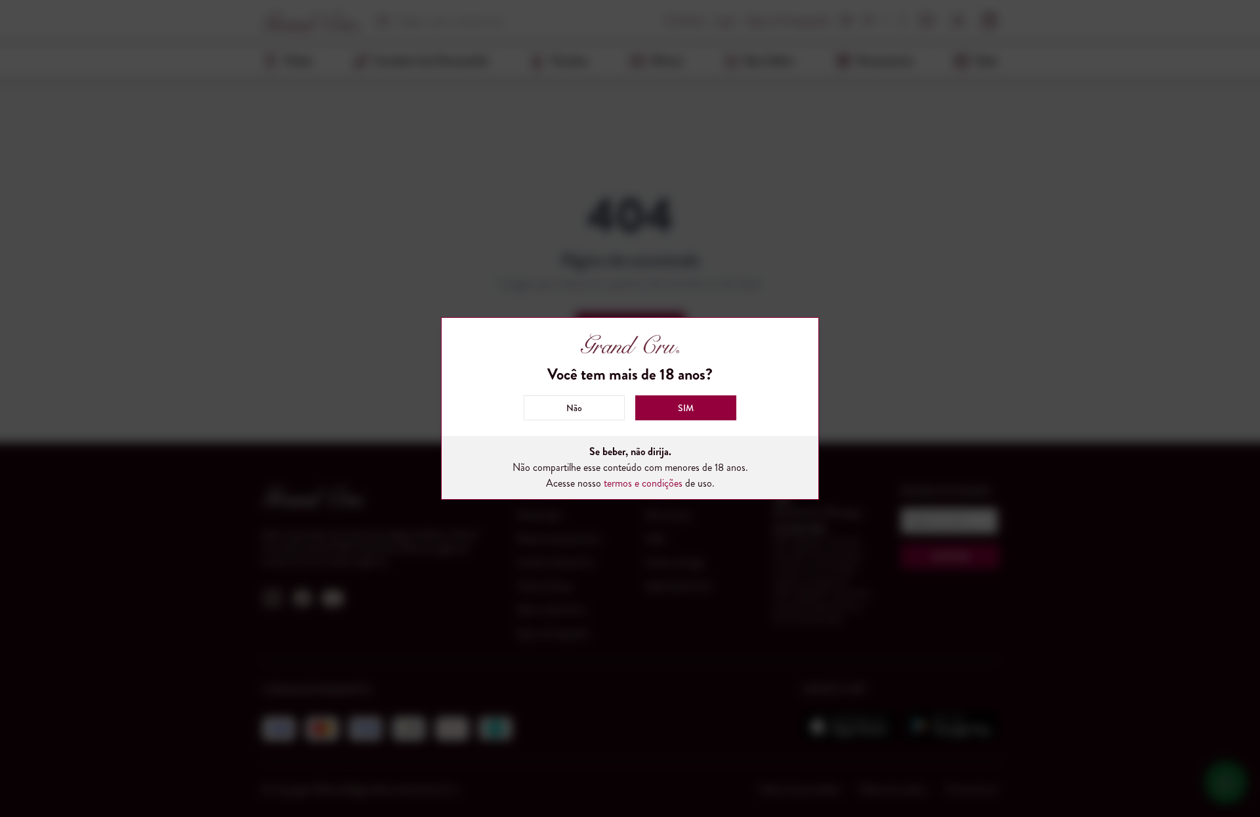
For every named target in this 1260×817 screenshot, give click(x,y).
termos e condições (643, 483)
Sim (686, 407)
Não (574, 407)
